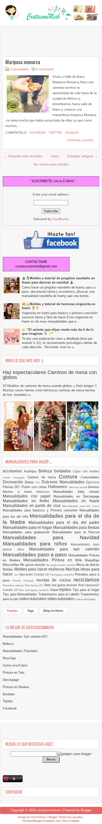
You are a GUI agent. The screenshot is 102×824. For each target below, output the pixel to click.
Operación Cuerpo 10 (34, 574)
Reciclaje (9, 658)
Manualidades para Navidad (51, 537)
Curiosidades (19, 69)
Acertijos (31, 471)
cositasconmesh (48, 810)
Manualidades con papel (28, 496)
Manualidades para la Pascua (76, 532)
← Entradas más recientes (23, 156)
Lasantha (76, 817)
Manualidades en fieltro (28, 501)
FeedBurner (60, 219)
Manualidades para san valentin (64, 549)
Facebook (37, 132)
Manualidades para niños (37, 543)
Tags (30, 611)
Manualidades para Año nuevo (80, 506)
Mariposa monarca (22, 62)
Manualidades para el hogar (28, 527)
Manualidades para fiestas (76, 527)
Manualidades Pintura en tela (54, 560)
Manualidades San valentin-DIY (25, 636)
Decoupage (11, 680)
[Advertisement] (42, 41)
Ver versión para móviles (51, 164)
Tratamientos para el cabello (59, 594)
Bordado (9, 694)
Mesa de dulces (87, 565)
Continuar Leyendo (80, 140)
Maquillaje (92, 560)
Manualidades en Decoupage (76, 496)
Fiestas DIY (12, 487)
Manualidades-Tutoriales (20, 651)
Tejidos (8, 701)
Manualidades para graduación (27, 532)
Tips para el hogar (86, 590)
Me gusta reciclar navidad (61, 565)
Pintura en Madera (16, 687)
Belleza (46, 471)
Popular (12, 611)
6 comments (45, 69)
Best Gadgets (71, 820)
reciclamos (86, 579)
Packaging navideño (62, 574)
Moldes (8, 569)
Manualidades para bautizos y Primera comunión (41, 510)
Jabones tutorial (78, 487)
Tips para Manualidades (20, 594)
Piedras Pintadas (24, 580)
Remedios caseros (14, 585)
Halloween (58, 487)
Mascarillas (11, 565)
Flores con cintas (35, 487)
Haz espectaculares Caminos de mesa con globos (50, 375)
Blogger (86, 810)
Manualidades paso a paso (35, 554)
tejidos (66, 589)
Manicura (44, 491)
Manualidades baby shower (76, 492)
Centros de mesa (43, 477)
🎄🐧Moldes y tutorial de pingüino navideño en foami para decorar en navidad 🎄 (58, 280)
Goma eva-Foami (15, 665)
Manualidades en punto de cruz (32, 505)
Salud (55, 590)
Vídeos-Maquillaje (85, 599)
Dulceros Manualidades (64, 482)
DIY (39, 482)
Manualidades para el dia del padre (63, 522)
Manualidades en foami (76, 501)
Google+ (71, 132)
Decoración (14, 482)
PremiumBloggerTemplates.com (42, 820)
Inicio (55, 156)
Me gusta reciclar (33, 565)
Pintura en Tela (13, 672)
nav (16, 574)
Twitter (55, 132)
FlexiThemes (38, 817)
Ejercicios (92, 482)
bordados (63, 471)
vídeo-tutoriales (61, 599)
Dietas (30, 482)
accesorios (13, 471)
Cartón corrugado (15, 477)
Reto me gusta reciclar (61, 585)
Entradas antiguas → (83, 156)
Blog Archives (53, 611)
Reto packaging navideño (34, 590)
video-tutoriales (33, 599)
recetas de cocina (55, 580)
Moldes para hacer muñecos (40, 569)
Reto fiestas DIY (34, 585)
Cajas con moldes (86, 471)
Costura (70, 476)
